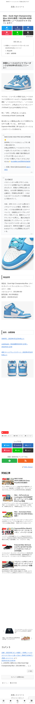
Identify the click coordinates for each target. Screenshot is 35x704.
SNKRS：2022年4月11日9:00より (12, 338)
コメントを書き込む (17, 677)
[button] (31, 370)
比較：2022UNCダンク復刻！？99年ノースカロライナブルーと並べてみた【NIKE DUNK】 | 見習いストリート (17, 655)
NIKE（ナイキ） (19, 435)
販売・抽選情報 (11, 53)
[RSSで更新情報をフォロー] (25, 461)
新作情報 (6, 432)
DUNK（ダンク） (7, 435)
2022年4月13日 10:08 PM (8, 660)
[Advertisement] (17, 407)
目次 (15, 42)
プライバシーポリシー (17, 698)
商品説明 (9, 50)
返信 (30, 671)
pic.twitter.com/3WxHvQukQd (20, 161)
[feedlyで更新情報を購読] (9, 461)
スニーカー (29, 435)
